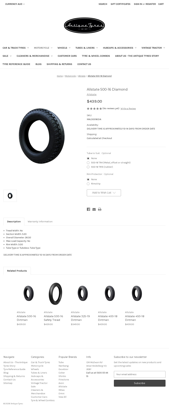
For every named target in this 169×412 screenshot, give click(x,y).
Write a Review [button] (128, 108)
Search (103, 4)
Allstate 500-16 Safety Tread (53, 318)
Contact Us (84, 64)
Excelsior (63, 369)
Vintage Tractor (152, 47)
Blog (38, 64)
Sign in (138, 4)
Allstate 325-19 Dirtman (80, 318)
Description (14, 221)
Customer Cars (67, 55)
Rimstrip (96, 183)
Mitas (62, 390)
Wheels (62, 47)
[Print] (99, 209)
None (94, 158)
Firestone (64, 379)
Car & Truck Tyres (14, 47)
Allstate (63, 386)
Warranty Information (40, 221)
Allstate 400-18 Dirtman (107, 318)
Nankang (63, 365)
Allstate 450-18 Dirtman (134, 318)
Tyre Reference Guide (16, 64)
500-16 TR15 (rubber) (102, 166)
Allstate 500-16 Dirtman (26, 318)
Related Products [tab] (17, 270)
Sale (5, 55)
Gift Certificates (120, 4)
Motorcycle (41, 47)
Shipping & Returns (59, 64)
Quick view (29, 293)
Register (151, 4)
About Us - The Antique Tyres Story (137, 55)
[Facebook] (88, 209)
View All (62, 397)
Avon (61, 383)
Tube (61, 362)
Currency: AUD (14, 4)
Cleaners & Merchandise (33, 55)
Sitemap (7, 383)
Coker (62, 372)
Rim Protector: (100, 174)
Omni (61, 393)
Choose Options (55, 296)
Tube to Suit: (99, 153)
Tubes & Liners (85, 47)
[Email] (94, 209)
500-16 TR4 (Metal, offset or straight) (111, 162)
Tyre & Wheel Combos (96, 55)
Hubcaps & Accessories (118, 47)
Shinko (62, 376)
